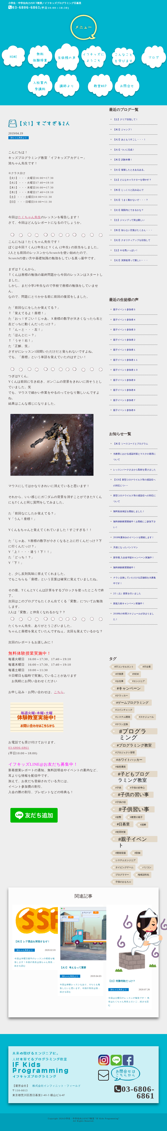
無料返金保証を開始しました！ (129, 511)
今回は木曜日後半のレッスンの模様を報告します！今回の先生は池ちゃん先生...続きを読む (34, 962)
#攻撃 (118, 817)
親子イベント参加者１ (124, 349)
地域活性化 (143, 875)
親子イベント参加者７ (124, 400)
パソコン (146, 867)
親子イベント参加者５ (124, 309)
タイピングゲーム (124, 867)
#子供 (118, 788)
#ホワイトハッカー (129, 759)
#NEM (135, 674)
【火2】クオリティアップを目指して (131, 240)
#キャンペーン (129, 688)
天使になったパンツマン (125, 547)
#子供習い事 (134, 809)
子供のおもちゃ (123, 882)
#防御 (137, 853)
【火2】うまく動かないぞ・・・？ (130, 200)
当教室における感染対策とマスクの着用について (134, 457)
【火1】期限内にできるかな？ (128, 210)
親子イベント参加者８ (124, 390)
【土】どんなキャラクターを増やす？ (132, 180)
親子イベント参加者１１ (125, 360)
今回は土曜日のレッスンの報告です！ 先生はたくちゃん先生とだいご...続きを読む (128, 1001)
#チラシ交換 (121, 724)
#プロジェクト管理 (125, 752)
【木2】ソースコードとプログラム (130, 443)
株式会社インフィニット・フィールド (56, 1085)
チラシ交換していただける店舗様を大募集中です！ (134, 580)
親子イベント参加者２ (124, 340)
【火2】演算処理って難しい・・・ (130, 260)
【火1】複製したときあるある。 (129, 170)
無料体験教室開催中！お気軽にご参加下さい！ (134, 524)
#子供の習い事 (133, 794)
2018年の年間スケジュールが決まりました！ (133, 616)
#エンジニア (138, 681)
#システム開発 (122, 717)
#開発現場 (120, 853)
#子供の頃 (120, 802)
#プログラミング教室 (134, 745)
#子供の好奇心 (137, 788)
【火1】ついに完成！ (124, 149)
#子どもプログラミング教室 (133, 774)
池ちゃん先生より (18, 138)
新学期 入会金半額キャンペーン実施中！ (133, 557)
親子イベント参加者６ (124, 410)
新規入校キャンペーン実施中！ (129, 603)
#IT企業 (147, 667)
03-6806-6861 (26, 7)
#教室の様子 (136, 817)
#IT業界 (119, 674)
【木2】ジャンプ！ (122, 129)
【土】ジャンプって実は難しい (129, 220)
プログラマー (122, 875)
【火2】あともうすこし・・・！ (129, 139)
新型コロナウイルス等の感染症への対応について (134, 498)
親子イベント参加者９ (124, 380)
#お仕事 (119, 681)
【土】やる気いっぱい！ (125, 250)
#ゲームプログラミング (132, 702)
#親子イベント (132, 839)
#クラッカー (121, 695)
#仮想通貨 (120, 767)
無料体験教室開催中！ (124, 567)
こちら (59, 692)
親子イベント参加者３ (124, 329)
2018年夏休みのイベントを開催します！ (133, 537)
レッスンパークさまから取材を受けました (134, 469)
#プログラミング (133, 731)
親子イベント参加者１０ (125, 370)
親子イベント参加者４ (124, 319)
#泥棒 (143, 825)
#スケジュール (146, 717)
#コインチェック (123, 710)
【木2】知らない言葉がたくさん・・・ (133, 230)
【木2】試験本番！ (122, 159)
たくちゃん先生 (29, 217)
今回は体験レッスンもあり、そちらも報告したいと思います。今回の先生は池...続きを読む (80, 988)
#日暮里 (123, 824)
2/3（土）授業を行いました (127, 593)
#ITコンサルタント (124, 667)
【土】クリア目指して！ (125, 119)
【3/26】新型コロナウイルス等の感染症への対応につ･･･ (134, 482)
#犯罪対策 (120, 832)
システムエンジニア (125, 860)
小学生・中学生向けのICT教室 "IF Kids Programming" (91, 1118)
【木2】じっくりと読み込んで (128, 190)
